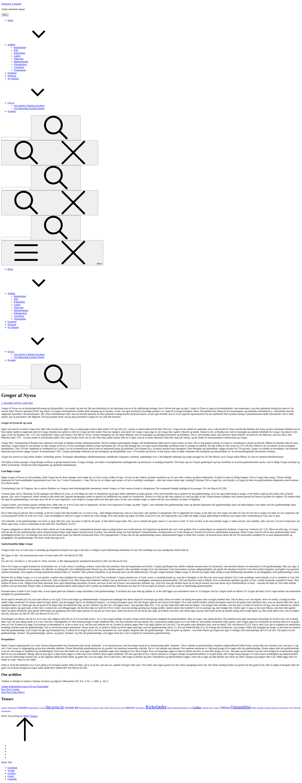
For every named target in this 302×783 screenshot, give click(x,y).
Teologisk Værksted (11, 4)
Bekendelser (20, 47)
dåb (76, 707)
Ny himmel (13, 78)
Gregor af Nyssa (28, 686)
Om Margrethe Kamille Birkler (29, 108)
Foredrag (12, 73)
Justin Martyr (140, 708)
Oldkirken (225, 707)
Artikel (4, 686)
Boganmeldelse (32, 708)
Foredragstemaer (85, 708)
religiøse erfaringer (271, 708)
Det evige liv (54, 707)
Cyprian (42, 708)
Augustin (22, 707)
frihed (106, 708)
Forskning (95, 708)
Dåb (16, 50)
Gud (123, 708)
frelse (102, 708)
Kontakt (12, 111)
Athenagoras (12, 708)
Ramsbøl (260, 708)
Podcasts (12, 75)
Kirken (169, 708)
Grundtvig (19, 67)
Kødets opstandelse (180, 708)
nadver (216, 708)
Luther (17, 56)
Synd (291, 708)
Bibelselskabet (21, 61)
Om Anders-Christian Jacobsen (29, 105)
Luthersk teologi (208, 708)
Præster (254, 708)
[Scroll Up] (24, 740)
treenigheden (6, 711)
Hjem (10, 20)
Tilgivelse (18, 58)
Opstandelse (20, 70)
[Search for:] (16, 138)
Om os (11, 102)
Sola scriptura (284, 708)
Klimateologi (20, 64)
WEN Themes (30, 716)
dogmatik (69, 707)
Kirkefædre (19, 53)
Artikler (11, 44)
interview (130, 707)
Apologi (4, 708)
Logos (189, 708)
